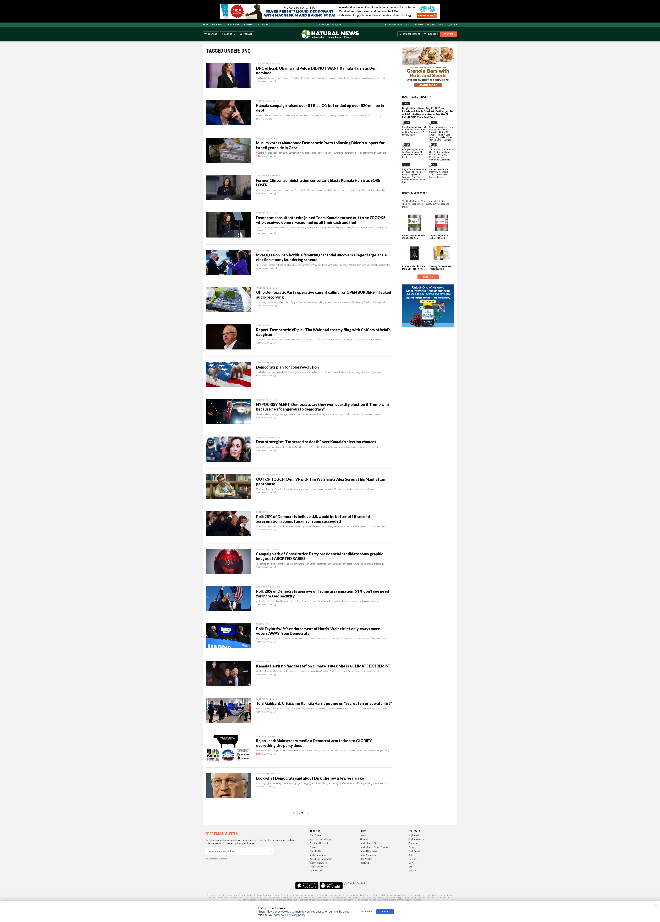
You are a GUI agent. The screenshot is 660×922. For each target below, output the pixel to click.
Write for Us (315, 851)
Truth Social (414, 851)
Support (313, 847)
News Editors (275, 363)
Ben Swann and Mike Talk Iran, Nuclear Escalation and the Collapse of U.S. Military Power (414, 131)
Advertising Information (321, 859)
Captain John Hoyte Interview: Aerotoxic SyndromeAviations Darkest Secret (438, 173)
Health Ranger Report (415, 96)
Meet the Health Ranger (321, 839)
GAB (411, 867)
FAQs (441, 25)
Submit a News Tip (318, 863)
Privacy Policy (316, 867)
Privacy (275, 895)
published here (301, 900)
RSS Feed (364, 863)
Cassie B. (273, 138)
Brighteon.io (414, 835)
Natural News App (368, 851)
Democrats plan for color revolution (287, 367)
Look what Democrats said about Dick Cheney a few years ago (310, 778)
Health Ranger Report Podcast (374, 847)
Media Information (318, 855)
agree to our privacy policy (289, 915)
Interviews (248, 25)
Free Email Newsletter (320, 843)
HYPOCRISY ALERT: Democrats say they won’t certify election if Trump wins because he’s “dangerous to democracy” (322, 406)
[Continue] (270, 851)
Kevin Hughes (275, 736)
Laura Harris (275, 512)
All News (364, 839)
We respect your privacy (216, 859)
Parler (411, 847)
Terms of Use (316, 871)
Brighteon (217, 25)
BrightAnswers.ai (393, 25)
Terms (283, 895)
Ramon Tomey (275, 64)
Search (453, 25)
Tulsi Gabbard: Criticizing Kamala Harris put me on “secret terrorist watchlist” (324, 703)
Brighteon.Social (416, 839)
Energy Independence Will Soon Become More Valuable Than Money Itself (413, 153)
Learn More (366, 911)
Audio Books (262, 25)
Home (205, 25)
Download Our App (414, 25)
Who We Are (315, 835)
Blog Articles (366, 859)
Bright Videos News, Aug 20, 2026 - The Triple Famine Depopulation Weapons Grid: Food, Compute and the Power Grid (414, 175)
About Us (431, 25)
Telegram (413, 843)
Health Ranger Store (414, 193)
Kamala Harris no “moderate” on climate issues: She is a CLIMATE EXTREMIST (323, 666)
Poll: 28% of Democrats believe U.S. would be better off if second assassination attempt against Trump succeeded (313, 519)
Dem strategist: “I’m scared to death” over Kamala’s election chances (316, 441)
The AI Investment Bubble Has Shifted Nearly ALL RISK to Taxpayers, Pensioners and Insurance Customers (441, 154)
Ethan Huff (274, 213)
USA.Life (412, 871)
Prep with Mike (232, 25)
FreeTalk (412, 859)
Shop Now (428, 277)
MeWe (412, 863)
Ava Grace (274, 101)
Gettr (411, 855)
